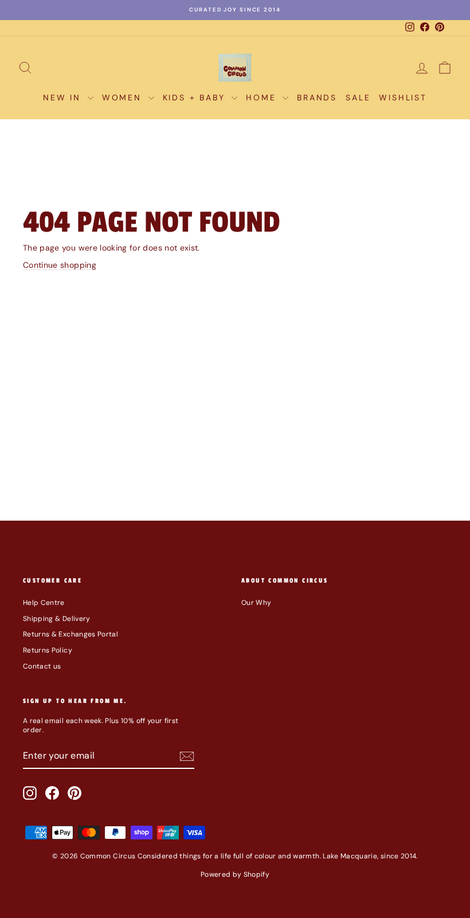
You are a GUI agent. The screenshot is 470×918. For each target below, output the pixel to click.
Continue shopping (59, 265)
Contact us (42, 666)
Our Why (256, 602)
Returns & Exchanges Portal (70, 634)
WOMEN (124, 97)
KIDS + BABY (196, 97)
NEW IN (64, 97)
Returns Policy (47, 650)
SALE (358, 97)
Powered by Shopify (235, 874)
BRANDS (317, 97)
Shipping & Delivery (57, 618)
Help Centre (44, 602)
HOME (263, 97)
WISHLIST (402, 97)
